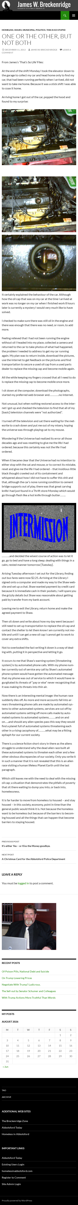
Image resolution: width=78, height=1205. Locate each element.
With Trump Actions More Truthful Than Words (29, 997)
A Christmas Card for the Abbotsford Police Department (33, 857)
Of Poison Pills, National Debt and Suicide (25, 971)
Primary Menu (73, 15)
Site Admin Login (11, 1184)
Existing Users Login (13, 1164)
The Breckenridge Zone (15, 1121)
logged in (23, 883)
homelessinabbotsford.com (17, 1170)
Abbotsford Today (12, 1127)
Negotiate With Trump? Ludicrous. (21, 984)
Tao (4, 1090)
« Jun (5, 1066)
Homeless (7, 30)
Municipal (29, 30)
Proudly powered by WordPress (17, 1200)
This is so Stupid (55, 30)
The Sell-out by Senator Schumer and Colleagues (29, 991)
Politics (41, 30)
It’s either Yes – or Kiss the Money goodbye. (26, 843)
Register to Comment (14, 1177)
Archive (6, 1097)
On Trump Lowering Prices (17, 978)
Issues (18, 30)
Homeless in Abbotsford (15, 1134)
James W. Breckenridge (44, 49)
